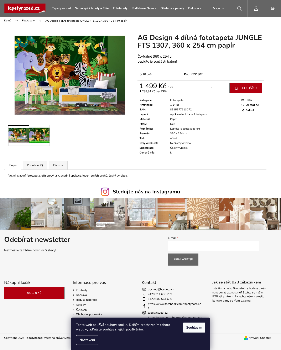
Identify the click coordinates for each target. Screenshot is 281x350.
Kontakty (82, 290)
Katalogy (81, 310)
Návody (81, 305)
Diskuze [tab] (58, 165)
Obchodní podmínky (89, 314)
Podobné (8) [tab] (35, 165)
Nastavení (87, 340)
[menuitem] (61, 8)
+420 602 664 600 (160, 299)
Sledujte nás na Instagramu (146, 191)
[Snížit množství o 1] (202, 88)
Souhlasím (194, 327)
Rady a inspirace (86, 300)
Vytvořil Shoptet (260, 338)
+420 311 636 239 (160, 294)
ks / (34, 293)
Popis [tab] (13, 165)
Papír (173, 119)
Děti (172, 124)
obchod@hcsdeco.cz (161, 289)
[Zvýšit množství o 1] (222, 88)
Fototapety (177, 100)
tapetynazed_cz (157, 313)
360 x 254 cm (178, 133)
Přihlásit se (183, 259)
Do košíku (249, 88)
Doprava (81, 295)
